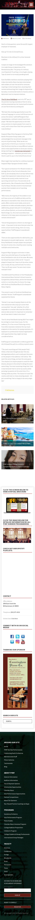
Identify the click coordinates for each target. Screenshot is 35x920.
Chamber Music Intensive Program (15, 824)
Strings (6, 854)
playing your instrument (22, 151)
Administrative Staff (10, 757)
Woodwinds (7, 858)
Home (6, 746)
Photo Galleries (9, 760)
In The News (27, 38)
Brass (6, 861)
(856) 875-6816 (15, 612)
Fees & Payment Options (12, 784)
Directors (7, 848)
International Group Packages (13, 837)
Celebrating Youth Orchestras (13, 753)
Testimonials (8, 763)
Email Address (8, 887)
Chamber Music (9, 790)
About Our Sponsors (10, 800)
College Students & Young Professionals (17, 834)
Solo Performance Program (13, 817)
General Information (10, 777)
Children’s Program (10, 831)
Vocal (6, 871)
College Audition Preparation (13, 827)
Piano (6, 868)
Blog (5, 767)
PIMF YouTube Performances (13, 750)
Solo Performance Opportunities (14, 794)
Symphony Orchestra (11, 814)
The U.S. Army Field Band (9, 99)
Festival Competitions (11, 797)
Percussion (7, 865)
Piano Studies (8, 821)
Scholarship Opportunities (12, 787)
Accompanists (8, 875)
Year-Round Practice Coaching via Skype (16, 804)
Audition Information (11, 780)
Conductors (7, 851)
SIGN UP (17, 895)
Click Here (14, 618)
